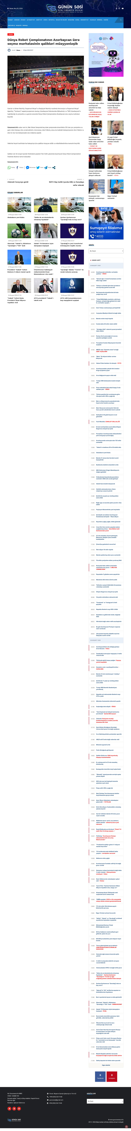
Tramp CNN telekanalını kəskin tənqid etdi (108, 381)
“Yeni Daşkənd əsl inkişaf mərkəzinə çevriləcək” (107, 712)
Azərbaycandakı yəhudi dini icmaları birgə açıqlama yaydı (107, 369)
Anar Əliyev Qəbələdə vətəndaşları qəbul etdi (107, 801)
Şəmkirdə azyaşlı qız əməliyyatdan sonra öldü (107, 497)
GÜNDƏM (17, 20)
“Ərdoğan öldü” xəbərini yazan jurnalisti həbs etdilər (109, 330)
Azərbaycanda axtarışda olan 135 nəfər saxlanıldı (108, 441)
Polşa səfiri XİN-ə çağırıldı (104, 788)
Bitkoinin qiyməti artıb (103, 745)
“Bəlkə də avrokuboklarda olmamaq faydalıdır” (108, 975)
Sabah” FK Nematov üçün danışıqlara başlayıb (108, 1010)
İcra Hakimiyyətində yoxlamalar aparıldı (109, 734)
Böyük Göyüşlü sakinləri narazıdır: (109, 1054)
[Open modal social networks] (54, 167)
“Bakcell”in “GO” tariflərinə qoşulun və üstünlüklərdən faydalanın (108, 991)
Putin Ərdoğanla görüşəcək (105, 750)
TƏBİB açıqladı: (108, 900)
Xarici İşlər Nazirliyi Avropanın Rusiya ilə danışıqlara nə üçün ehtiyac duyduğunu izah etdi (108, 1031)
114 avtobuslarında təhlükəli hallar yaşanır (107, 852)
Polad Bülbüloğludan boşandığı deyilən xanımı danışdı (115, 108)
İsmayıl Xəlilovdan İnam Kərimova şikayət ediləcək (95, 173)
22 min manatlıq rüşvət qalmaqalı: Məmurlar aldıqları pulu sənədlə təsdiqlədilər (107, 537)
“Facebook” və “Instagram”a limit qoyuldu (106, 603)
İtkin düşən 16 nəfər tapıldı (104, 549)
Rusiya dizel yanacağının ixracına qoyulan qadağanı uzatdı (106, 337)
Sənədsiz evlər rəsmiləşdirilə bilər (107, 668)
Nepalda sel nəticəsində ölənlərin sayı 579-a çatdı (108, 695)
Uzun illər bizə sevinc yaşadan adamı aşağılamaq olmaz (108, 528)
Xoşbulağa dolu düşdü (106, 706)
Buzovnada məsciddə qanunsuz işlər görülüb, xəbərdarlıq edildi (108, 1017)
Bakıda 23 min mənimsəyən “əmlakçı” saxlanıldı (108, 675)
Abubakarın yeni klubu (15, 217)
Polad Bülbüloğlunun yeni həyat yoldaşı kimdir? (115, 173)
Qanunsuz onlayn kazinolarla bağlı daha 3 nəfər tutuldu (109, 872)
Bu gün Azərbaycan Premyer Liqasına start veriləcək (108, 627)
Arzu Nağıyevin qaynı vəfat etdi (106, 375)
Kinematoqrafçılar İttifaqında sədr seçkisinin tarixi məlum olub (107, 893)
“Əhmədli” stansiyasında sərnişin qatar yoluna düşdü (108, 775)
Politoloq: (106, 837)
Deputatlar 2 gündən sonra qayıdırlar (108, 574)
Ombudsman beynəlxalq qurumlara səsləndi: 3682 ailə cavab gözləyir (107, 478)
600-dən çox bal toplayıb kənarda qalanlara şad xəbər (107, 782)
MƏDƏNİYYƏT (85, 20)
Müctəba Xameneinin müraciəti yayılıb (108, 701)
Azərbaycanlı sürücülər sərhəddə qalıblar (107, 273)
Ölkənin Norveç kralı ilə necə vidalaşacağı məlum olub (105, 1023)
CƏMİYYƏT (39, 20)
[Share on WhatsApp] (11, 167)
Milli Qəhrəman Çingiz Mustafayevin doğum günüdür (107, 471)
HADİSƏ (106, 20)
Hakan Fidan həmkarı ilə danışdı (108, 363)
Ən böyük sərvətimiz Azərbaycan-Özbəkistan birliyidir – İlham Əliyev (107, 515)
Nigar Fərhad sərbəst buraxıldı (106, 913)
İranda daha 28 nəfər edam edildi (106, 324)
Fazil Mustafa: (108, 421)
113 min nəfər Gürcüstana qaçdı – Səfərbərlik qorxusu (106, 907)
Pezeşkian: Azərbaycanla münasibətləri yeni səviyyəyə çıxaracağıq (108, 434)
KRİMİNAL (100, 20)
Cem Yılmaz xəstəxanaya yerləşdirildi (108, 308)
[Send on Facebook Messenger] (31, 167)
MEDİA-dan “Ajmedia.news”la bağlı (107, 350)
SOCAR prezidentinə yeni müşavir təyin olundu (108, 939)
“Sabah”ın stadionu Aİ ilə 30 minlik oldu (108, 447)
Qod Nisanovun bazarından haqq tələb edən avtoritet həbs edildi (96, 143)
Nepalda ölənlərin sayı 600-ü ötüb (107, 609)
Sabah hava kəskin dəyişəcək (105, 483)
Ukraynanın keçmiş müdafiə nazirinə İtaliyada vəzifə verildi (107, 634)
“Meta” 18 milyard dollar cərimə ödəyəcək (106, 357)
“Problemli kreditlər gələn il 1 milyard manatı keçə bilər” (108, 845)
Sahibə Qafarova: (107, 756)
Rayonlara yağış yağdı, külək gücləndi (108, 521)
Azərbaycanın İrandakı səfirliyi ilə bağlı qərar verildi (108, 864)
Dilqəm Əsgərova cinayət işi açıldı (107, 592)
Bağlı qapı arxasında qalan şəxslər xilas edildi (109, 503)
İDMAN (11, 34)
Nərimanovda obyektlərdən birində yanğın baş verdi (107, 293)
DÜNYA (45, 20)
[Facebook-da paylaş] (19, 167)
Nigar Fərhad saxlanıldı (112, 197)
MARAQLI (25, 25)
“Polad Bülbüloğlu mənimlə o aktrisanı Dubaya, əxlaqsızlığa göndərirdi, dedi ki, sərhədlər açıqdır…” (108, 301)
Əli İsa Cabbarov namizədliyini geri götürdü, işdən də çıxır (107, 933)
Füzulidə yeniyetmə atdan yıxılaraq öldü (109, 560)
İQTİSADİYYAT (31, 20)
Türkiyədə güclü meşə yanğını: (108, 661)
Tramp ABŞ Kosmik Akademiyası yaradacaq (106, 688)
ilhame (18, 50)
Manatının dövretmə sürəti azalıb (106, 579)
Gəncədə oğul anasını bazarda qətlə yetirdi (107, 955)
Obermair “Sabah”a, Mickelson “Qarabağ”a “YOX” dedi (109, 1003)
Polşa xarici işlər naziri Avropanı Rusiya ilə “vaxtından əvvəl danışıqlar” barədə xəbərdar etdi (108, 1040)
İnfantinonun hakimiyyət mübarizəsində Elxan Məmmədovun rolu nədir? (43, 272)
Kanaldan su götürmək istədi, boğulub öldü (108, 615)
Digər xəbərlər (106, 1065)
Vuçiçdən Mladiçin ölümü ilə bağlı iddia (108, 313)
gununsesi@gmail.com (56, 1100)
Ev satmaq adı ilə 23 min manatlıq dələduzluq (106, 763)
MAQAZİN (18, 25)
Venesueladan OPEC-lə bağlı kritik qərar (109, 968)
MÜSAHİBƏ (71, 20)
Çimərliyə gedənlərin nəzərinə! (106, 544)
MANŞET (10, 20)
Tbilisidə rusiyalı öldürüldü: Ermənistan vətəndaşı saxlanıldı (108, 586)
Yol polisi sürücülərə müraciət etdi (107, 597)
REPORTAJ (52, 20)
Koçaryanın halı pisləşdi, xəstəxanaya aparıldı (96, 198)
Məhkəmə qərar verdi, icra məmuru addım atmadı (107, 822)
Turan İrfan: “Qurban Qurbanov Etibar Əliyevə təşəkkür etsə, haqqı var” (108, 886)
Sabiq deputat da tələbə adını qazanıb (108, 1060)
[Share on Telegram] (47, 167)
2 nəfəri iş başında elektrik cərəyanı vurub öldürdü (107, 962)
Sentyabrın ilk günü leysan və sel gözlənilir (106, 415)
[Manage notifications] (126, 1126)
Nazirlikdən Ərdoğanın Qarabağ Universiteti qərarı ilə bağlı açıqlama (107, 728)
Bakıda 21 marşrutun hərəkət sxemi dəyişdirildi (107, 459)
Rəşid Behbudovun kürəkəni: (108, 830)
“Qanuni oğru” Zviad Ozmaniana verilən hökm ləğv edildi (108, 279)
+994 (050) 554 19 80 (55, 1097)
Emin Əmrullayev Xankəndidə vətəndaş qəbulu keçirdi (108, 808)
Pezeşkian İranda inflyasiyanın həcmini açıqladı (108, 343)
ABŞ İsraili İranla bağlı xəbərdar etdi (107, 739)
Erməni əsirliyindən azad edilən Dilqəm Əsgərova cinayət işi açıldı (108, 427)
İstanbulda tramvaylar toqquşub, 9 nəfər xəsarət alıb (109, 654)
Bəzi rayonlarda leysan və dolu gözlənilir (109, 997)
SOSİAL (77, 20)
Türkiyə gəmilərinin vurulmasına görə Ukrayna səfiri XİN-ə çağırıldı (108, 395)
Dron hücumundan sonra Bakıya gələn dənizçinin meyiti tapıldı (108, 1047)
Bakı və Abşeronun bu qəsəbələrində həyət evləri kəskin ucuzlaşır (107, 402)
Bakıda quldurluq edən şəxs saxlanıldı (108, 555)
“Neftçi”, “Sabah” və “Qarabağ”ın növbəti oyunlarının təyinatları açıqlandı (109, 919)
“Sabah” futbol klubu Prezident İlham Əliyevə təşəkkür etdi (16, 300)
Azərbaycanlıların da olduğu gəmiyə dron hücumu (107, 647)
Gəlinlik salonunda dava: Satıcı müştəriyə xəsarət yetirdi (106, 490)
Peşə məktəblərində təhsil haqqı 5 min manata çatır (108, 388)
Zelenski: (107, 720)
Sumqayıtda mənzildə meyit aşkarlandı (108, 769)
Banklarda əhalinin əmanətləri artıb (107, 465)
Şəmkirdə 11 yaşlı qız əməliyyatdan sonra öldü (107, 681)
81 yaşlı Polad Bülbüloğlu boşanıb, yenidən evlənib (115, 140)
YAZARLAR (93, 20)
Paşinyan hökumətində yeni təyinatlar (108, 509)
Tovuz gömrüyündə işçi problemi (107, 947)
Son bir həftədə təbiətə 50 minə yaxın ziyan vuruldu (108, 814)
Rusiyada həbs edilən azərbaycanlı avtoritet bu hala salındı (96, 109)
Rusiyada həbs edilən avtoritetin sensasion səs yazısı (106, 567)
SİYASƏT (23, 20)
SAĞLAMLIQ (11, 25)
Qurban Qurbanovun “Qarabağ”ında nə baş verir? (108, 984)
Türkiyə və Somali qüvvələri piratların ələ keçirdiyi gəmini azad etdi (108, 286)
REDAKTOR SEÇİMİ (61, 20)
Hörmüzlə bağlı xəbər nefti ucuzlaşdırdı (108, 621)
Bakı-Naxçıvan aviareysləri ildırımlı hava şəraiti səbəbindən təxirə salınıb (108, 409)
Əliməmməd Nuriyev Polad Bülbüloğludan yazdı (104, 926)
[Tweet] (39, 167)
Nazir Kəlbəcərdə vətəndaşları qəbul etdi (107, 880)
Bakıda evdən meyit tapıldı (104, 318)
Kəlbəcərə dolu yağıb (103, 858)
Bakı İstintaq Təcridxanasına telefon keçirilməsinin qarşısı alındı (107, 794)
